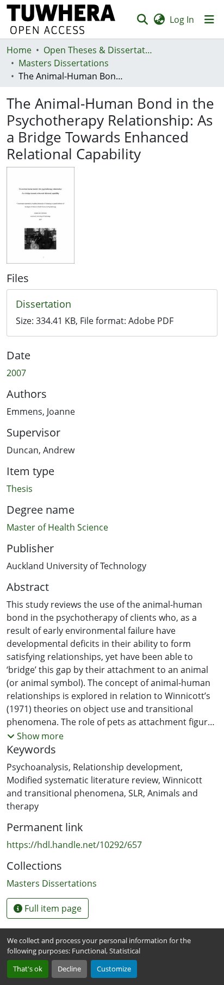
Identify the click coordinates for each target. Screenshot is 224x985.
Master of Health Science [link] (57, 527)
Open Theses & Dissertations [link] (97, 50)
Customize (114, 969)
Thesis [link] (20, 489)
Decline (69, 969)
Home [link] (19, 50)
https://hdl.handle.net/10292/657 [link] (74, 845)
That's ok (27, 969)
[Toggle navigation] (209, 19)
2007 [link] (16, 373)
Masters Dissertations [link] (63, 63)
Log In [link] (182, 20)
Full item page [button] (52, 908)
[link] (112, 304)
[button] (61, 19)
